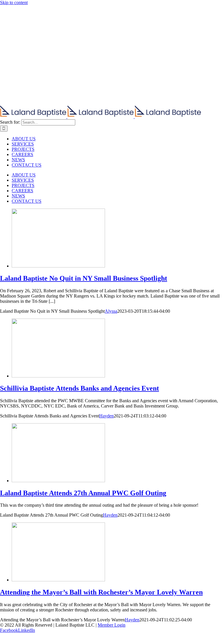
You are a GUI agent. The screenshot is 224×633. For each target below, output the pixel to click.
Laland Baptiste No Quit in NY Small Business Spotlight (83, 278)
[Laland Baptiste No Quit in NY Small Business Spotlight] (58, 265)
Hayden (106, 415)
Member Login (111, 624)
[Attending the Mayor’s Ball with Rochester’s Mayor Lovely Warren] (58, 579)
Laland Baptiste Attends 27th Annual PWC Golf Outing (83, 493)
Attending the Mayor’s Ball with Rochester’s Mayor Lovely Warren (101, 592)
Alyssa (111, 311)
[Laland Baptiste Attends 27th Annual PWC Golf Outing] (58, 480)
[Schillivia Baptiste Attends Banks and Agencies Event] (58, 375)
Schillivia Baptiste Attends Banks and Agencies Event (79, 388)
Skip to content (14, 2)
